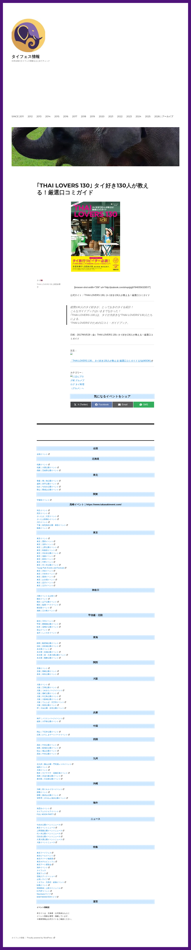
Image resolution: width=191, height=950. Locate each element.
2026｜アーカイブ (163, 116)
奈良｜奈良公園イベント (47, 674)
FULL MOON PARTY (45, 814)
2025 (147, 116)
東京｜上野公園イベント (47, 547)
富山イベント (42, 630)
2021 (110, 116)
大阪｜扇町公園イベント (47, 693)
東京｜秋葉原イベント (46, 550)
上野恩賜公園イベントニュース (49, 831)
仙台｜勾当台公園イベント (48, 487)
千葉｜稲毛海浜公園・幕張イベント (51, 525)
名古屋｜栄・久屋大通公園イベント (51, 655)
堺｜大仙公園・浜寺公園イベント (50, 708)
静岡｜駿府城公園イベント (48, 643)
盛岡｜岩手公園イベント (47, 484)
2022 (119, 116)
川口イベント (42, 522)
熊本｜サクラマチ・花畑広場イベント (52, 773)
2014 (47, 116)
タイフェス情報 (26, 56)
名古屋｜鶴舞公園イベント (48, 658)
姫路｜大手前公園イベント (48, 721)
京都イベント (42, 668)
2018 (83, 116)
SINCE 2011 (18, 116)
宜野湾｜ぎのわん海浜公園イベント (51, 798)
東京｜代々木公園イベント (48, 565)
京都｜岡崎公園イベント (47, 671)
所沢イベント (42, 513)
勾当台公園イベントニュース (48, 825)
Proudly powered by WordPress (40, 938)
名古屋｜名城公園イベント (48, 652)
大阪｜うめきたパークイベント (49, 690)
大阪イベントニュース (46, 842)
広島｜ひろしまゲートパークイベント (52, 735)
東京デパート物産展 (45, 859)
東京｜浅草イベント (45, 544)
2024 (138, 116)
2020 (101, 116)
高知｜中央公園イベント (47, 754)
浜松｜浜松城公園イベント (48, 646)
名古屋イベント (43, 649)
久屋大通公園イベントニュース (49, 839)
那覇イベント (42, 792)
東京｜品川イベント (45, 583)
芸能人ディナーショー (46, 876)
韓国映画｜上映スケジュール (48, 888)
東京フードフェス (44, 853)
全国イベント (42, 454)
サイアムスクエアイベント (48, 811)
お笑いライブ (42, 879)
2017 (74, 116)
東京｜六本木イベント (46, 574)
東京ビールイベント (45, 856)
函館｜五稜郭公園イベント (48, 470)
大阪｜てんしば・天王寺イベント (50, 702)
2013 (38, 116)
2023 (129, 116)
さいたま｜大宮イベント (47, 516)
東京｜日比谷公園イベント (48, 553)
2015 (56, 116)
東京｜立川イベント (45, 585)
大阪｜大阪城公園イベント (48, 699)
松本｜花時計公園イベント (48, 627)
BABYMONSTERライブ (46, 897)
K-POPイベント (43, 891)
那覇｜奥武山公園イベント (48, 795)
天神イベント (42, 770)
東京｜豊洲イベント (45, 577)
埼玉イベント (42, 510)
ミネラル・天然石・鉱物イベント (50, 882)
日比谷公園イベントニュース (48, 836)
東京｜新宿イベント (45, 559)
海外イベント (42, 867)
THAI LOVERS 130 (44, 284)
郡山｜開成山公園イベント (48, 490)
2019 (92, 116)
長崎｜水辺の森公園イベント (48, 776)
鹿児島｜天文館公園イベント (48, 779)
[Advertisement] (96, 91)
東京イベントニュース (46, 828)
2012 (30, 116)
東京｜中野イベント (45, 562)
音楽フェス (41, 873)
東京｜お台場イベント (46, 580)
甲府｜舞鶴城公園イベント (48, 624)
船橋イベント (42, 528)
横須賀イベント (43, 608)
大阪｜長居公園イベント (47, 705)
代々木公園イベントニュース (48, 834)
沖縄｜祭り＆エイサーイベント (49, 789)
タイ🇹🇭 (40, 280)
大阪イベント (42, 684)
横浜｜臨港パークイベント (48, 605)
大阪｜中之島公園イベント (48, 696)
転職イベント (42, 885)
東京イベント (42, 538)
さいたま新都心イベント (47, 519)
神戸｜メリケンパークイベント (49, 718)
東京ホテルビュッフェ (46, 862)
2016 (65, 116)
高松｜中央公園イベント (47, 745)
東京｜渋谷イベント (45, 571)
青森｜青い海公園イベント (48, 481)
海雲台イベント (43, 808)
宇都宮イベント (43, 500)
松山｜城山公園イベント (47, 751)
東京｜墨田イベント (45, 541)
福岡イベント (42, 767)
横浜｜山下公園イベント (47, 602)
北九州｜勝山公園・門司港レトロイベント (54, 764)
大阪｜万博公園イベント (47, 687)
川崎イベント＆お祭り (46, 596)
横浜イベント (42, 599)
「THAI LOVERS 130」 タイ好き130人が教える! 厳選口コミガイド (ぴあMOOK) (110, 360)
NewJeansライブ (44, 894)
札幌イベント (42, 465)
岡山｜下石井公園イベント (48, 732)
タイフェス (41, 870)
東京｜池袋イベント (45, 556)
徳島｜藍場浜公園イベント (48, 748)
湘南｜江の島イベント (46, 611)
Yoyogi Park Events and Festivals (50, 568)
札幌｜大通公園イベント (47, 467)
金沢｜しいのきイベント (47, 633)
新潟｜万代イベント (45, 621)
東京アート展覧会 (44, 864)
